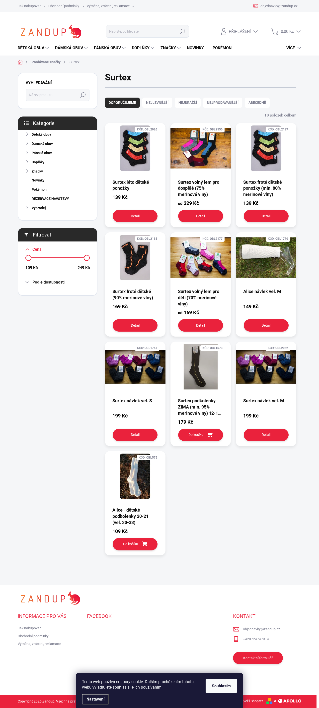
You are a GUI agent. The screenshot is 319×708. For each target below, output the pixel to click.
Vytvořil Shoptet (250, 701)
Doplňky (38, 162)
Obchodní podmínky (63, 6)
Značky (37, 171)
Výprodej (39, 208)
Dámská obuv (42, 144)
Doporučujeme (122, 103)
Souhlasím (221, 686)
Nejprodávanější (223, 103)
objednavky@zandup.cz (261, 629)
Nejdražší (187, 103)
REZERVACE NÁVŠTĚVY (50, 199)
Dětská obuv (41, 134)
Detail (135, 216)
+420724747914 (256, 639)
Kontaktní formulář (258, 658)
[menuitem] (34, 48)
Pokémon (39, 189)
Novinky (38, 180)
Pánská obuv (42, 153)
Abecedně (257, 103)
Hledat (182, 31)
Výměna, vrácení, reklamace (108, 6)
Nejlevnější (157, 103)
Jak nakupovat (29, 6)
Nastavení (95, 699)
